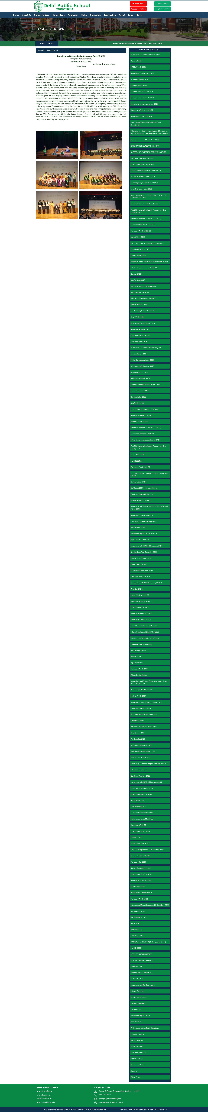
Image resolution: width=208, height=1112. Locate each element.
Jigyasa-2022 (135, 923)
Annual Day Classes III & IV (141, 620)
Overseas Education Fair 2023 (142, 813)
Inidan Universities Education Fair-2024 (145, 440)
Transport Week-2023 (139, 669)
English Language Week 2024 (142, 570)
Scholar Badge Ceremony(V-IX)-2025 (145, 268)
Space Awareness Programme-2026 (144, 104)
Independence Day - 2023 (140, 757)
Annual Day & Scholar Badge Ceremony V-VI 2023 (149, 764)
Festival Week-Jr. (137, 979)
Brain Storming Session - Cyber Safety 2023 (147, 850)
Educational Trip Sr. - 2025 (140, 249)
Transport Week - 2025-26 (141, 231)
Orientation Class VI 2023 (140, 856)
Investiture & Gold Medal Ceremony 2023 (146, 782)
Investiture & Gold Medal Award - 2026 (145, 55)
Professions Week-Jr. (139, 1003)
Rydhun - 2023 (136, 837)
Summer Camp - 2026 (139, 85)
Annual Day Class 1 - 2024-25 (142, 515)
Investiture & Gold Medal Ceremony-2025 (146, 348)
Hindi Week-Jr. (136, 1022)
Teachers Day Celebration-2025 (143, 311)
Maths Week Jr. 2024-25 (140, 595)
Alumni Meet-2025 (138, 237)
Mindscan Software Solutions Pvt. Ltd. (153, 1109)
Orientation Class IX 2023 (140, 843)
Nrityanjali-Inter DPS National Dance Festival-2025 (150, 262)
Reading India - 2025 (138, 397)
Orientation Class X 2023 (140, 831)
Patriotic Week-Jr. (137, 1034)
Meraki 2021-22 (136, 1059)
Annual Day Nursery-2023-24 (142, 613)
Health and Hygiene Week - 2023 (143, 751)
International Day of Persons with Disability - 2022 (150, 905)
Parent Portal (162, 4)
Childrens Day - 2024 (138, 482)
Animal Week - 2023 (138, 650)
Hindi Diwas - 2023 (138, 733)
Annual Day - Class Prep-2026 (142, 116)
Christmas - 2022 (137, 936)
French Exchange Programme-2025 (144, 286)
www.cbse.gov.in (43, 1095)
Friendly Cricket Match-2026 (141, 189)
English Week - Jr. (137, 1046)
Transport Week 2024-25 (140, 467)
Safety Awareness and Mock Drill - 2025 (146, 385)
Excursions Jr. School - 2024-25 (142, 434)
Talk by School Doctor (139, 770)
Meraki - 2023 (136, 657)
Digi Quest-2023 (137, 663)
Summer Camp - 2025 (139, 354)
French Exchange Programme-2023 (144, 714)
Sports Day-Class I (138, 886)
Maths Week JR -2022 (139, 917)
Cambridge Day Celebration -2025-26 (145, 183)
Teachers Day (136, 1009)
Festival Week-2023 (138, 696)
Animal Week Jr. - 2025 (139, 305)
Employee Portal (162, 9)
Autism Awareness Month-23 (142, 819)
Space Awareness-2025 (140, 391)
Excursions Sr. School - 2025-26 (142, 225)
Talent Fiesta (135, 1077)
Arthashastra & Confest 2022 (142, 973)
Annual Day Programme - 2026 (142, 73)
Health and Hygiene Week (140, 1016)
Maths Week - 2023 (138, 800)
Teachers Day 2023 (138, 739)
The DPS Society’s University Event (144, 626)
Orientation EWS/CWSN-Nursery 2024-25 (147, 583)
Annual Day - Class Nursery (141, 880)
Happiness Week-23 (138, 825)
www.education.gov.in (46, 1102)
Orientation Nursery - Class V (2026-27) (146, 170)
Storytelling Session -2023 (141, 708)
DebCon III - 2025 (137, 403)
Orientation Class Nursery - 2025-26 (144, 409)
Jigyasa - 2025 (136, 274)
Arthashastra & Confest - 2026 (142, 98)
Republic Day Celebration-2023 (142, 893)
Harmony (134, 1071)
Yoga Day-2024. (137, 589)
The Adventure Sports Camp (142, 644)
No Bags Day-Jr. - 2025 (139, 372)
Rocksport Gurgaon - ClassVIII (142, 158)
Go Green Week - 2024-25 (141, 577)
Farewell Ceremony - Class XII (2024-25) (146, 428)
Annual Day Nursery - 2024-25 (142, 415)
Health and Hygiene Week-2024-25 (144, 534)
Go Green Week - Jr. (138, 1052)
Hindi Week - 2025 (137, 317)
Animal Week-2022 (138, 911)
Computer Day (136, 966)
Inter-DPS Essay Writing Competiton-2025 (147, 243)
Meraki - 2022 (136, 948)
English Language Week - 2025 (142, 360)
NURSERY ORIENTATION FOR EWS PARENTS (148, 152)
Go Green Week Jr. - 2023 (140, 776)
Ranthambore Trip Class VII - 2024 (144, 552)
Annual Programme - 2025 (140, 329)
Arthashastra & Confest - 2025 (142, 366)
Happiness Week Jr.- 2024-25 (142, 601)
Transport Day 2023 (138, 862)
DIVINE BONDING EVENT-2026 (143, 177)
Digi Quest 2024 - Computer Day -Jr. (144, 488)
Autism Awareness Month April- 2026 (145, 140)
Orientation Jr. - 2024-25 (140, 607)
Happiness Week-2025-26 (140, 378)
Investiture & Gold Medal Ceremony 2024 (146, 546)
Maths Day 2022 (137, 1040)
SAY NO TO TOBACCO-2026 (142, 92)
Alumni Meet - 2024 (138, 455)
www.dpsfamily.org (44, 1091)
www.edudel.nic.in (44, 1098)
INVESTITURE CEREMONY (141, 954)
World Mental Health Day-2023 (142, 690)
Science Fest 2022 (137, 991)
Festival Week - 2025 (138, 255)
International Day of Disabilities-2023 (145, 632)
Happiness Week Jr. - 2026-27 (142, 110)
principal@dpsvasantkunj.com (110, 1099)
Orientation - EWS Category (141, 794)
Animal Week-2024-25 (139, 527)
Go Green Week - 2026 (139, 79)
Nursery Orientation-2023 (140, 868)
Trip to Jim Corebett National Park (144, 521)
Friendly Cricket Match (139, 421)
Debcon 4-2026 (136, 61)
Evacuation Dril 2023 (138, 807)
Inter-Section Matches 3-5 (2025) (143, 298)
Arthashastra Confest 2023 (141, 745)
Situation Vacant (138, 4)
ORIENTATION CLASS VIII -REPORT (145, 146)
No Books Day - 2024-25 (140, 540)
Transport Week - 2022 (139, 899)
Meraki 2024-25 (136, 461)
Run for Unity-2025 (138, 280)
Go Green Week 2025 (139, 342)
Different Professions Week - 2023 (144, 727)
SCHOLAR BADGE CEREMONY (142, 960)
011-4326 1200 (105, 1095)
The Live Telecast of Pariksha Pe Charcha (146, 204)
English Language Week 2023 (142, 788)
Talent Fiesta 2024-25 (139, 564)
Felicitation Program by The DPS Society (146, 638)
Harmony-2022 (136, 930)
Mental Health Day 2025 (140, 292)
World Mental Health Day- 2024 (142, 494)
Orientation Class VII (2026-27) (143, 164)
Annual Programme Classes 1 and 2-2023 (146, 702)
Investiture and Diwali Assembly (143, 985)
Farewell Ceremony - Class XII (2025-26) (146, 219)
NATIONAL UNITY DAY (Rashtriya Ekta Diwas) (148, 942)
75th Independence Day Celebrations (145, 1028)
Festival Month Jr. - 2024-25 (141, 500)
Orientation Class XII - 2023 (141, 874)
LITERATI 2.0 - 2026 (138, 67)
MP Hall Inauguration (138, 997)
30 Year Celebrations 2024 (141, 558)
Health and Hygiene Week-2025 (143, 323)
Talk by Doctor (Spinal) (139, 675)
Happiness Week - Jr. (138, 1065)
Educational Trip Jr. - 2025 (140, 335)
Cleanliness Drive (137, 721)
